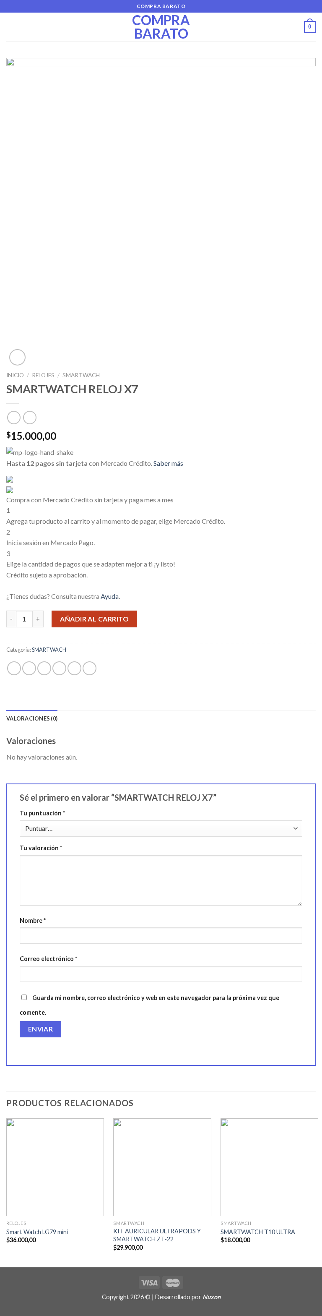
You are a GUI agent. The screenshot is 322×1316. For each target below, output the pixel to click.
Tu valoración (41, 847)
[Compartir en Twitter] (44, 668)
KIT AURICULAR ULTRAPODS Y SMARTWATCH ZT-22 (157, 1235)
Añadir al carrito (94, 619)
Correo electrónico (48, 958)
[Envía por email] (59, 668)
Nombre (33, 920)
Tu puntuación (42, 813)
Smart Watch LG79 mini (37, 1231)
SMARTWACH (81, 375)
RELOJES (43, 375)
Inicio (15, 375)
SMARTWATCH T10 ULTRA (258, 1231)
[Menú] (11, 26)
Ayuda (110, 596)
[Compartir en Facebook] (29, 668)
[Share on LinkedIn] (89, 668)
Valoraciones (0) (31, 718)
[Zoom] (17, 357)
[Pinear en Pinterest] (74, 668)
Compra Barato (161, 26)
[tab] (31, 718)
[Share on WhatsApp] (14, 668)
